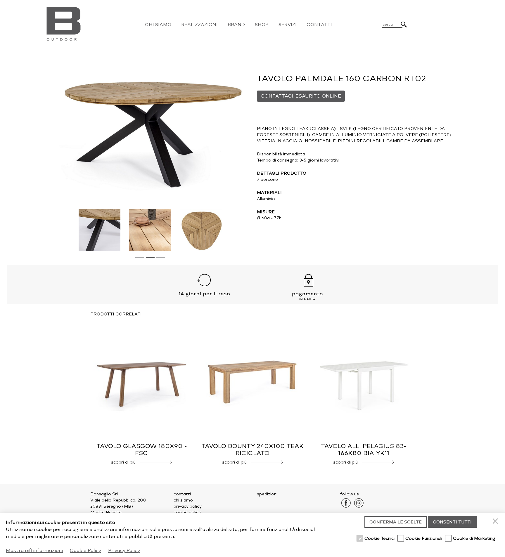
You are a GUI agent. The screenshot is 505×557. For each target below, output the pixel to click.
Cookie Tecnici (379, 538)
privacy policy (188, 506)
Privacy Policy (124, 550)
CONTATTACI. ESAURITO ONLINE (301, 96)
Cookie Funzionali (423, 538)
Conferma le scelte (395, 522)
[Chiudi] (496, 522)
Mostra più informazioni (34, 550)
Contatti (319, 24)
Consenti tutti (452, 522)
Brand (236, 24)
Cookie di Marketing (474, 538)
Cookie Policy (85, 550)
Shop (262, 24)
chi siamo (183, 500)
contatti (182, 494)
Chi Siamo (158, 24)
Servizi (288, 24)
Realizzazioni (199, 24)
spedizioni (267, 494)
